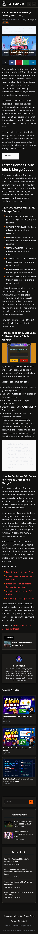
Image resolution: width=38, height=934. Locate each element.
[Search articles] (29, 4)
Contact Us (7, 916)
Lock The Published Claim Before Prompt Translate (17, 860)
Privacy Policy (29, 916)
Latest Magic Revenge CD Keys (20, 598)
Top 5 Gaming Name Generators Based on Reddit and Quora (18, 780)
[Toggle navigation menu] (34, 4)
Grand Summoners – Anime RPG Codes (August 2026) (23, 834)
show (14, 156)
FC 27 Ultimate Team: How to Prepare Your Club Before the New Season (18, 871)
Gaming (5, 23)
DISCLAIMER (22, 921)
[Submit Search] (31, 802)
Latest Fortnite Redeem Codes (20, 572)
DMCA (13, 921)
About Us (18, 916)
